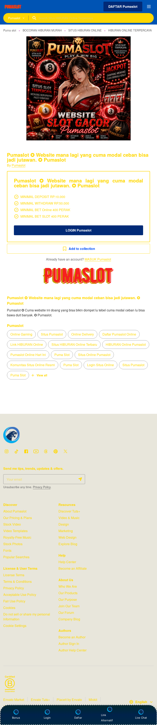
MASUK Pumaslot (98, 259)
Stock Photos (12, 544)
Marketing (65, 530)
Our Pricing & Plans (17, 517)
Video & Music (69, 517)
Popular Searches (16, 557)
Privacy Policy (41, 487)
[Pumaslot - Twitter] (65, 451)
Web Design (67, 537)
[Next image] (148, 88)
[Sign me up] (80, 479)
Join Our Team (69, 606)
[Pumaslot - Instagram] (6, 451)
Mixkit (93, 699)
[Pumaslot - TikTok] (16, 451)
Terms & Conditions (17, 581)
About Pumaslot (14, 511)
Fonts (7, 550)
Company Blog (69, 619)
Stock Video (12, 524)
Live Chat (141, 717)
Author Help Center (72, 650)
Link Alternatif (107, 717)
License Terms (13, 575)
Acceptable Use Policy (19, 594)
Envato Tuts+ (40, 699)
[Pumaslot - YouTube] (36, 451)
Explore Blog (67, 544)
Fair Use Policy (14, 601)
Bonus (16, 717)
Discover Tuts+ (69, 511)
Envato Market (13, 699)
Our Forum (66, 612)
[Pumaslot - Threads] (46, 451)
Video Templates (15, 530)
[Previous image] (8, 88)
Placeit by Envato (69, 699)
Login (47, 717)
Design (63, 524)
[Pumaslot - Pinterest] (56, 451)
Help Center (67, 561)
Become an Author (71, 637)
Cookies (9, 607)
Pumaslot (18, 165)
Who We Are (67, 586)
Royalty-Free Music (17, 537)
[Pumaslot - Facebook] (26, 451)
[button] (78, 88)
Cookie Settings (14, 625)
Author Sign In (68, 643)
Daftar (78, 717)
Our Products (67, 593)
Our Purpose (67, 599)
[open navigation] (149, 6)
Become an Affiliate (72, 568)
